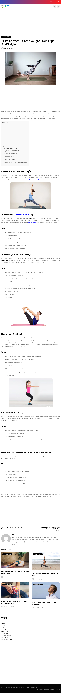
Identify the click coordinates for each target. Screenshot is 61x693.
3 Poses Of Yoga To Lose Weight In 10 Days (11, 529)
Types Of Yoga (4, 631)
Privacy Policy (46, 689)
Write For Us (57, 689)
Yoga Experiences (5, 637)
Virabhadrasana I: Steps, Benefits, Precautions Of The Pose (50, 529)
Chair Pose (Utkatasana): (10, 159)
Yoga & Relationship (6, 635)
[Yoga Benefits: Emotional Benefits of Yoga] (46, 561)
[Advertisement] (30, 20)
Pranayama (3, 629)
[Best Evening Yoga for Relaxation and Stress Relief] (15, 560)
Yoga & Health (6, 36)
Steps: (9, 151)
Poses (2, 627)
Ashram (3, 623)
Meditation (3, 625)
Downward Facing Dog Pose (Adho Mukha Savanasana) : (16, 162)
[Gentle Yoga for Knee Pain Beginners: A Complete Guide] (15, 590)
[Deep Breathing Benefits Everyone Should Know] (46, 590)
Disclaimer (52, 689)
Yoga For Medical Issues (6, 639)
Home (37, 689)
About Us (41, 689)
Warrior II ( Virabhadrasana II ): (11, 153)
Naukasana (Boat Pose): (9, 156)
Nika (5, 48)
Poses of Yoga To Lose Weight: (10, 148)
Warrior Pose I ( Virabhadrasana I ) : (12, 150)
